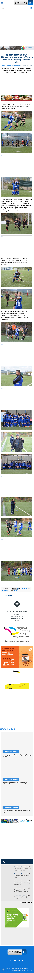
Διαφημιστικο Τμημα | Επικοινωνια (17, 968)
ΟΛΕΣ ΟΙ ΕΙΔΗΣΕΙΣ (26, 903)
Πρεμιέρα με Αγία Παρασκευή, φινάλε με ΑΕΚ (22, 883)
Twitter (15, 590)
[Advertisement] (17, 27)
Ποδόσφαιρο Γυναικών (10, 65)
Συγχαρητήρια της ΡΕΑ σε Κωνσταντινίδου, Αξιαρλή (21, 890)
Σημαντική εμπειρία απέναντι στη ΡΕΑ (22, 876)
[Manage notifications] (3, 969)
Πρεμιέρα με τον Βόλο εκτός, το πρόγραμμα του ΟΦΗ (22, 869)
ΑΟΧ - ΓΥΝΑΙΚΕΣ (7, 596)
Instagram (5, 590)
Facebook (24, 588)
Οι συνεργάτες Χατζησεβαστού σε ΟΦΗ (22, 897)
